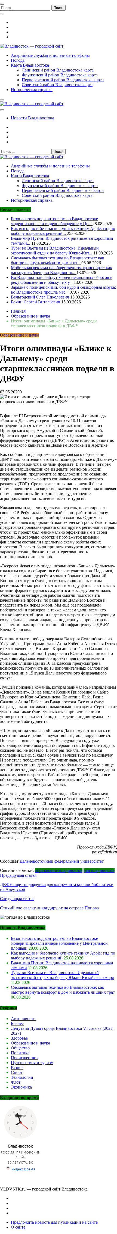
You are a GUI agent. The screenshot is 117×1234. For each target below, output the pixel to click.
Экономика (21, 1087)
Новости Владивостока (32, 118)
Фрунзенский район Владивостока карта (60, 75)
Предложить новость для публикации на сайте (54, 1222)
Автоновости (23, 1018)
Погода (17, 60)
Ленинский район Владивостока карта (58, 70)
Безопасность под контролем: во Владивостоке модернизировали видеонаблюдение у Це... (54, 221)
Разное (17, 1067)
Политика (20, 1052)
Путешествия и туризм (32, 1062)
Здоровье (19, 1038)
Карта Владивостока (30, 65)
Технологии (22, 1077)
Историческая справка (32, 89)
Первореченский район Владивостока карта (63, 79)
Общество (20, 1048)
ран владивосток (99, 870)
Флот (15, 1082)
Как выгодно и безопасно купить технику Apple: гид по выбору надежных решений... (63, 231)
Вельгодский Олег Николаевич (40, 297)
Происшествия (24, 1057)
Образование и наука (19, 335)
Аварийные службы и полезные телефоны (50, 55)
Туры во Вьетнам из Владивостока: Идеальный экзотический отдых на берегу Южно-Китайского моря (62, 975)
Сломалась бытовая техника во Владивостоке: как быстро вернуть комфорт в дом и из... (57, 260)
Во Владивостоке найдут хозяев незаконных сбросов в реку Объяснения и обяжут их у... (61, 280)
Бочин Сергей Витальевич (36, 302)
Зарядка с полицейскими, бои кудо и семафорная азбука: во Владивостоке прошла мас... (63, 289)
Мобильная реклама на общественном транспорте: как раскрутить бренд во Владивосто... (61, 270)
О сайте (18, 1227)
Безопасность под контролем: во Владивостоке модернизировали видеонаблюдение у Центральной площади (59, 943)
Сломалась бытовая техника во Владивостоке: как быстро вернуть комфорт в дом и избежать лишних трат (63, 989)
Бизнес (17, 1023)
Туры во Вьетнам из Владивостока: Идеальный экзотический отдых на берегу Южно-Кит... (55, 250)
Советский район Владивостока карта (57, 84)
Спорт (17, 1072)
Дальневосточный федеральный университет (62, 861)
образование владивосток (58, 870)
